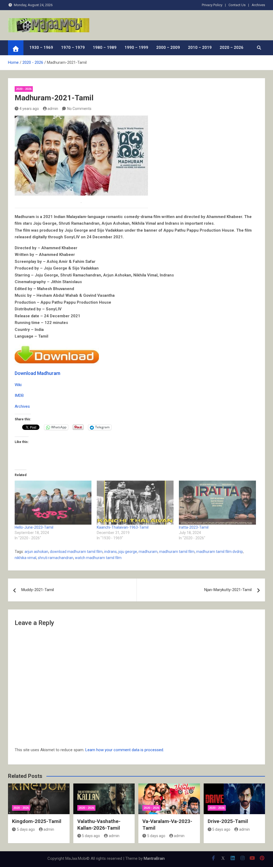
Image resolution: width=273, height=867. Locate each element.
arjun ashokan (36, 551)
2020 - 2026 (23, 89)
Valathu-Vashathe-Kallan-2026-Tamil (99, 824)
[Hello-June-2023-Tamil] (53, 503)
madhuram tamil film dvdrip (219, 551)
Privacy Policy (212, 5)
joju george (127, 551)
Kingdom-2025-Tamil (36, 821)
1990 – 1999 (136, 47)
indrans (110, 551)
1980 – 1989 (105, 47)
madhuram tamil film (177, 551)
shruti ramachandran (55, 558)
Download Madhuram (37, 373)
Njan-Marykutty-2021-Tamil (228, 589)
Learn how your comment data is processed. (124, 749)
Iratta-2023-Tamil (193, 527)
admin (52, 108)
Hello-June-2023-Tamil (34, 527)
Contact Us (237, 5)
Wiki (18, 384)
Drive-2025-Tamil (228, 821)
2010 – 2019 (200, 47)
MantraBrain (154, 858)
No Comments (79, 108)
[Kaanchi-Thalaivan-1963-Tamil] (135, 503)
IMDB (19, 395)
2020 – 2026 (231, 47)
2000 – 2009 (168, 47)
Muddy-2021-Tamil (37, 589)
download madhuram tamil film (76, 551)
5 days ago (26, 829)
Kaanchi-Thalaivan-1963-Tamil (122, 527)
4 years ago (29, 108)
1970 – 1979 (73, 47)
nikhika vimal (25, 558)
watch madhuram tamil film (98, 558)
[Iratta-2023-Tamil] (217, 503)
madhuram (148, 551)
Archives (258, 5)
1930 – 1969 (41, 47)
